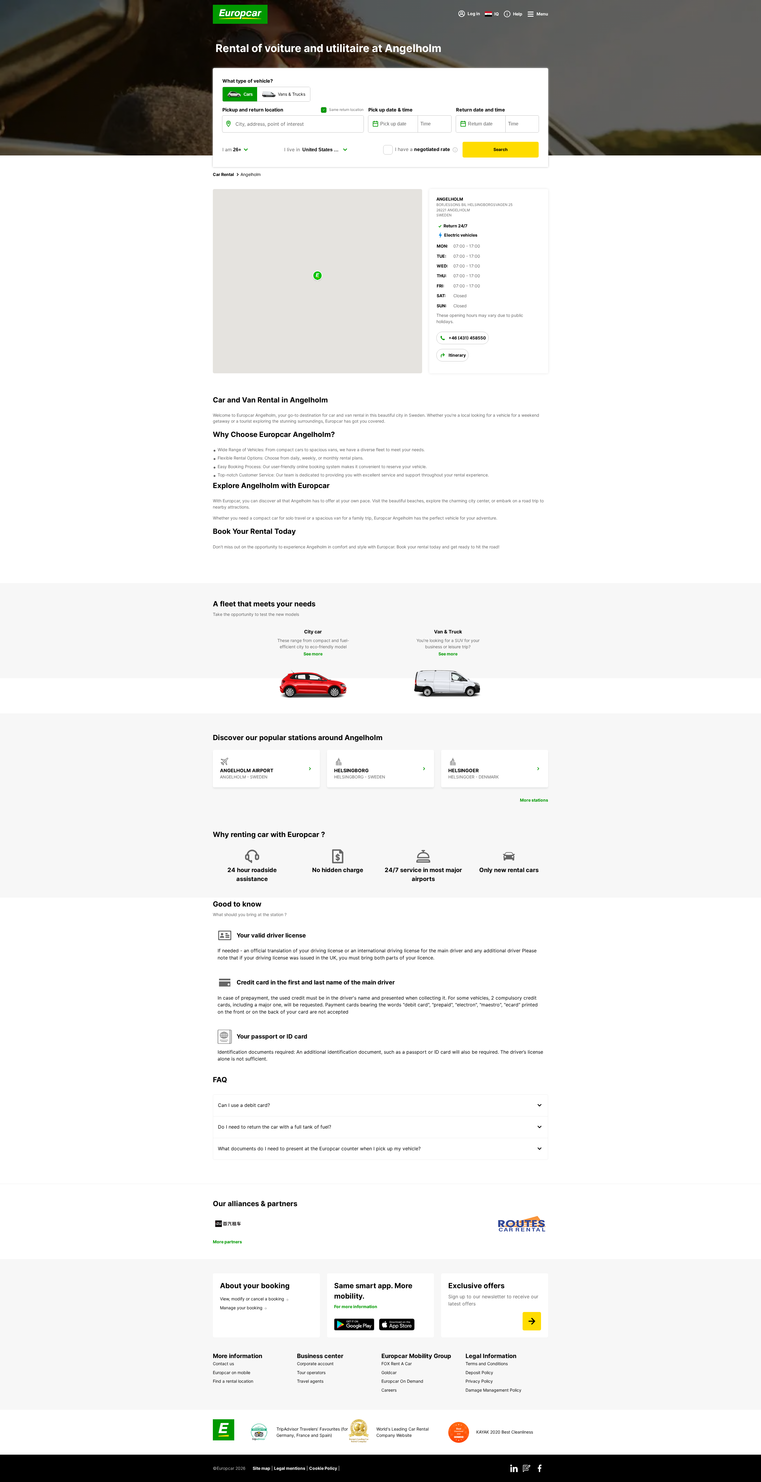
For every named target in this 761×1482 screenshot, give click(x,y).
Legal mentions (289, 1468)
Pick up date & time (390, 110)
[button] (317, 276)
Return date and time (480, 110)
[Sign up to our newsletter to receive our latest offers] (532, 1321)
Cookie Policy (323, 1468)
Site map (261, 1468)
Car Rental (223, 174)
